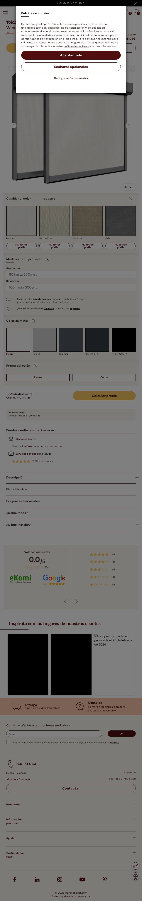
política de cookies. (76, 46)
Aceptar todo (71, 55)
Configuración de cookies (71, 78)
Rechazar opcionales (71, 67)
